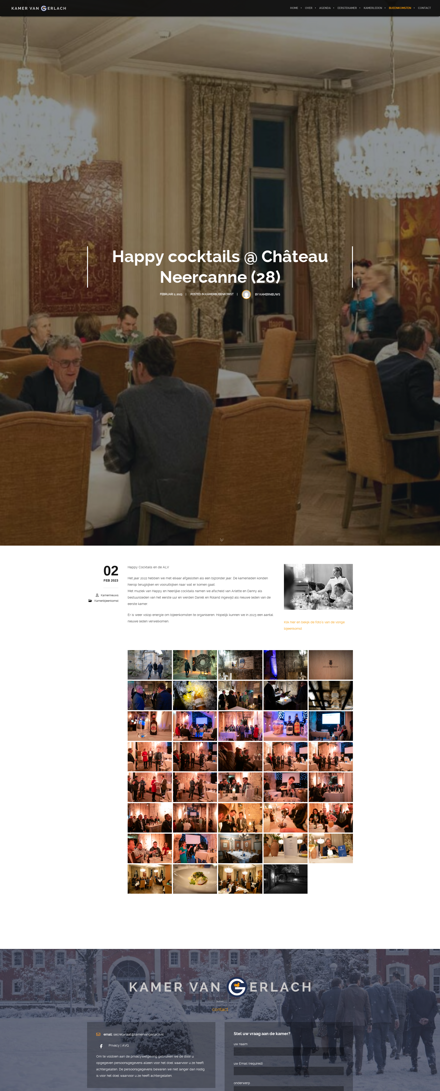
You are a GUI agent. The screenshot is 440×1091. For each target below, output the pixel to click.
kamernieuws (269, 294)
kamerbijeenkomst (219, 294)
